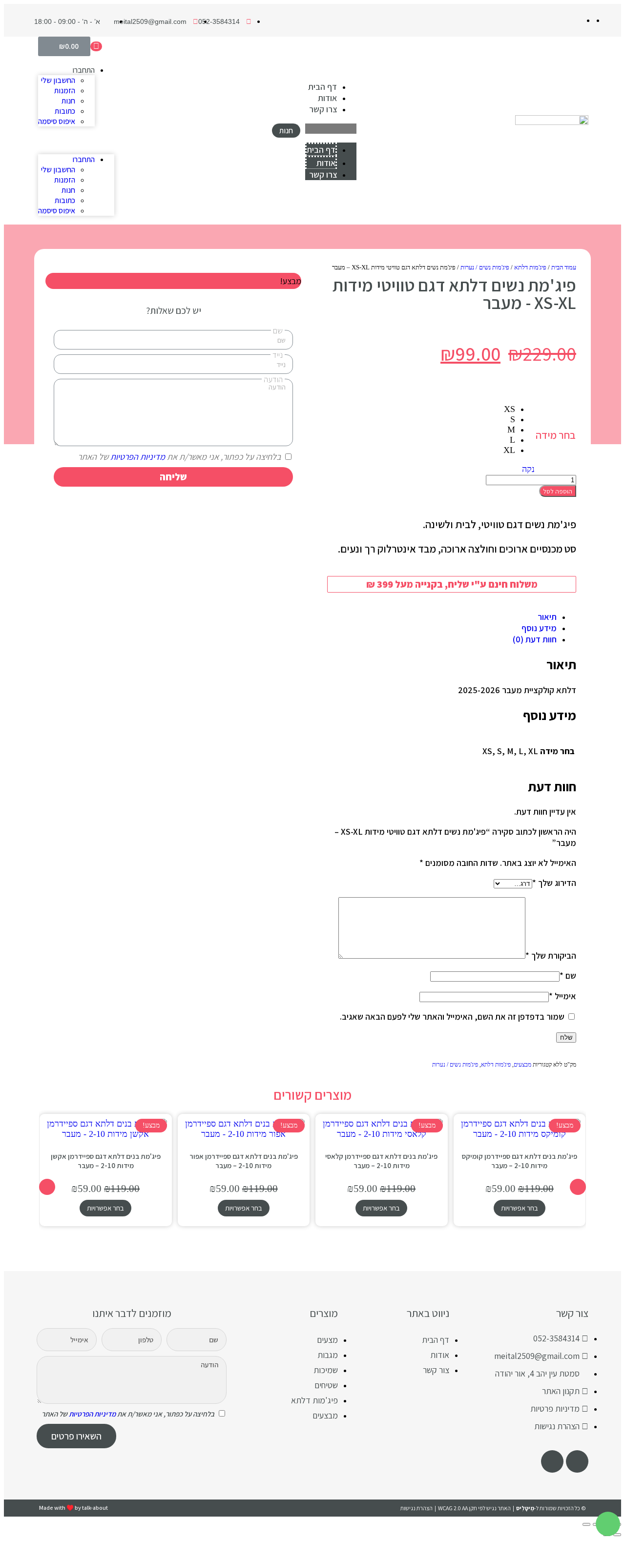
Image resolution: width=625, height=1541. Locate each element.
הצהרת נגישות (416, 1508)
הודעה (273, 379)
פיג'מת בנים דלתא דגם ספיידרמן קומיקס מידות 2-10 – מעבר (519, 1160)
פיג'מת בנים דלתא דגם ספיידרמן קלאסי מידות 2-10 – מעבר (381, 1160)
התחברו (83, 70)
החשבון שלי (58, 80)
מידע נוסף (539, 628)
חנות (68, 101)
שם (568, 975)
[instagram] (552, 1461)
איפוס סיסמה (56, 121)
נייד (277, 354)
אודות (327, 97)
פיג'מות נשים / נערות (484, 267)
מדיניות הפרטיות (137, 456)
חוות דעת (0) (535, 639)
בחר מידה (556, 435)
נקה (528, 469)
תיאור (547, 616)
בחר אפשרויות (519, 1207)
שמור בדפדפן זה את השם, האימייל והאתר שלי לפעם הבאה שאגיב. (452, 1016)
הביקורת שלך (550, 955)
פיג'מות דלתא (530, 267)
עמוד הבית (563, 267)
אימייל (562, 996)
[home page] (551, 130)
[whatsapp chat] (608, 1524)
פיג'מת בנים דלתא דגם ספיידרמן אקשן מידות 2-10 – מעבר (106, 1160)
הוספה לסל (557, 491)
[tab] (442, 616)
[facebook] (577, 1461)
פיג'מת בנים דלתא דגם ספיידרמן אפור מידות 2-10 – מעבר (243, 1160)
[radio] (509, 409)
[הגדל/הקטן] (586, 1524)
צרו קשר (323, 109)
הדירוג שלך (554, 882)
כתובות (65, 111)
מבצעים (522, 1064)
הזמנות (64, 90)
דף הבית (322, 86)
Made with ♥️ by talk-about (73, 1507)
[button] (330, 128)
